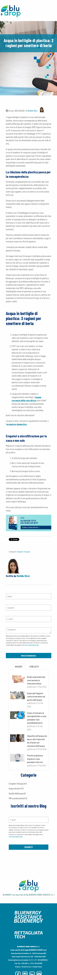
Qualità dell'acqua (17, 793)
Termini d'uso (26, 967)
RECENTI (18, 666)
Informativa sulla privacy (32, 645)
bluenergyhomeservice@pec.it (19, 960)
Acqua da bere (16, 788)
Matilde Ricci (33, 110)
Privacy (17, 967)
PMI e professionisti (18, 798)
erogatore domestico (17, 424)
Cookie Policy (37, 967)
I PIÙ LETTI (34, 666)
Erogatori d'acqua (23, 551)
